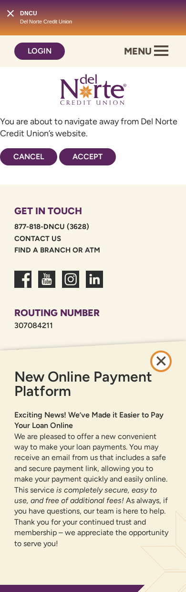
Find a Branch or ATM (57, 250)
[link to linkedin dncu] (94, 285)
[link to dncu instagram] (70, 285)
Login (40, 50)
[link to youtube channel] (46, 285)
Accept (87, 156)
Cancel (28, 156)
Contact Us (37, 238)
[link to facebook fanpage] (22, 285)
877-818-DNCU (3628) (51, 226)
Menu (139, 51)
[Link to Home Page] (93, 91)
